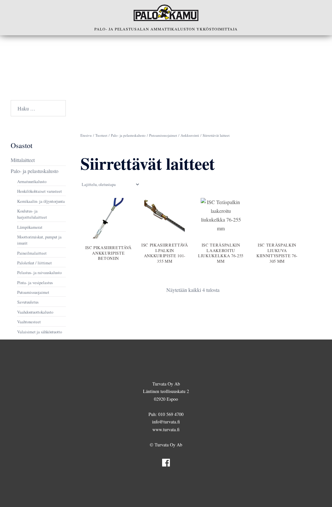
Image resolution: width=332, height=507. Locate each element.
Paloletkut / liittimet (34, 263)
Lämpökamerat (29, 227)
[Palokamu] (166, 13)
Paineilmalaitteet (32, 253)
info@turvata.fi (166, 422)
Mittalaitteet (23, 159)
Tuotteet (101, 135)
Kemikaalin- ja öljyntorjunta (41, 201)
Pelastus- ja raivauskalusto (39, 272)
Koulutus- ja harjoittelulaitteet (32, 214)
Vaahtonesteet (29, 322)
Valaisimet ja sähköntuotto (39, 332)
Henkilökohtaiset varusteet (39, 191)
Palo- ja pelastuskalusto (128, 135)
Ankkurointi (190, 135)
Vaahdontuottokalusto (35, 312)
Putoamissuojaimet (163, 135)
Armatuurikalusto (31, 181)
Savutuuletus (28, 302)
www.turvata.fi (166, 429)
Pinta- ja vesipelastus (35, 282)
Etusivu (86, 135)
